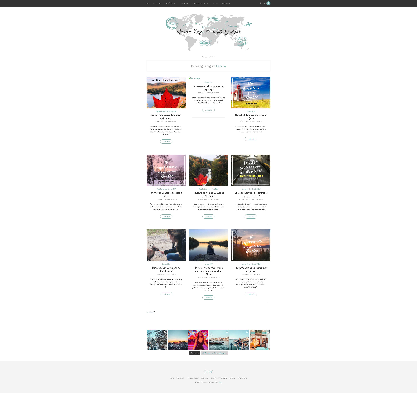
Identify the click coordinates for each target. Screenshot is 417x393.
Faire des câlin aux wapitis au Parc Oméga (166, 269)
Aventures (184, 3)
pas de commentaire (171, 121)
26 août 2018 (245, 274)
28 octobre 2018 (243, 199)
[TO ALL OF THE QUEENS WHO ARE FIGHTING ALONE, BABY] (198, 340)
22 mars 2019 (243, 121)
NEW (174, 111)
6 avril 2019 (201, 92)
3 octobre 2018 (160, 274)
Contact (215, 3)
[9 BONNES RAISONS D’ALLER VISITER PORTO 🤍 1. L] (239, 340)
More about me (225, 3)
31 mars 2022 (159, 121)
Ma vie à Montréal (167, 189)
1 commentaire (171, 274)
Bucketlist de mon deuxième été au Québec (250, 116)
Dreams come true (209, 189)
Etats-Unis (170, 111)
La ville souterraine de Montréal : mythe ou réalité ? (251, 194)
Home (148, 3)
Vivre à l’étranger (171, 3)
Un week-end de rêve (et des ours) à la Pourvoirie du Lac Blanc (208, 271)
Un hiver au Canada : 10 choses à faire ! (166, 194)
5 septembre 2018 (203, 277)
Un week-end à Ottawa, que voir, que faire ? (208, 88)
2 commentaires (214, 199)
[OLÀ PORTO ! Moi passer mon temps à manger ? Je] (260, 340)
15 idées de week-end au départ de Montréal (166, 116)
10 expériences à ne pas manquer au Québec (251, 269)
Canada (158, 111)
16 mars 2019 (158, 199)
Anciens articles (151, 312)
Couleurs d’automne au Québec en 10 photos (208, 194)
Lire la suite (166, 141)
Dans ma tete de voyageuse (200, 3)
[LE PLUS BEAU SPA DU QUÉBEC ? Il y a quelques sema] (157, 340)
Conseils (163, 111)
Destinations (157, 3)
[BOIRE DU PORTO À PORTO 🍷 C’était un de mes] (219, 340)
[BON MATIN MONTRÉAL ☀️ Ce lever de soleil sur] (178, 340)
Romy (220, 382)
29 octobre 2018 (202, 199)
